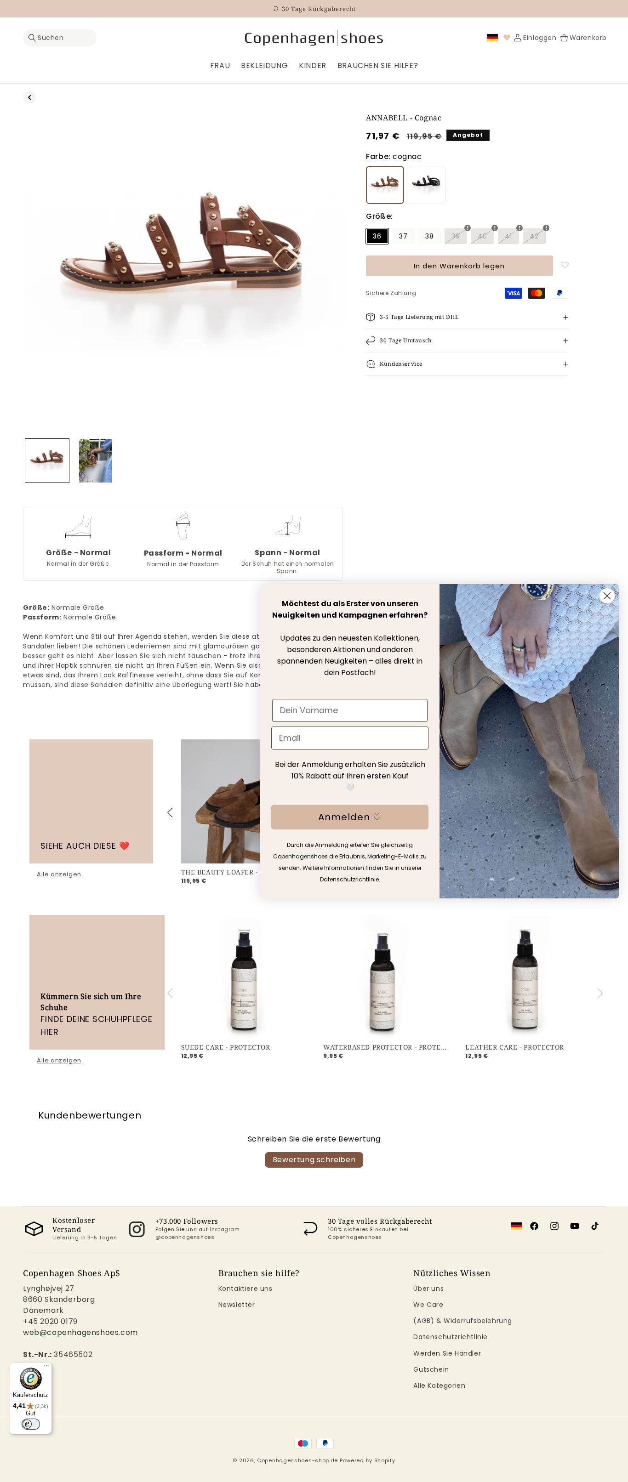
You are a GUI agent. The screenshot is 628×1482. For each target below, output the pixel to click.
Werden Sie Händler (447, 1353)
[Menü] (46, 1368)
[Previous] (171, 812)
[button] (60, 38)
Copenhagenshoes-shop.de (297, 1460)
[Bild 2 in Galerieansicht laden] (95, 461)
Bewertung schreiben (314, 1159)
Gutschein (431, 1369)
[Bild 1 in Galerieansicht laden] (47, 461)
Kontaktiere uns (245, 1288)
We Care (428, 1304)
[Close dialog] (607, 596)
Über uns (428, 1288)
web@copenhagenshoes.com (80, 1332)
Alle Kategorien (439, 1385)
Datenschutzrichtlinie (450, 1336)
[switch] (31, 1424)
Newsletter (236, 1304)
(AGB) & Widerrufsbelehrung (462, 1320)
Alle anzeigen (59, 874)
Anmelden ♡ (350, 817)
